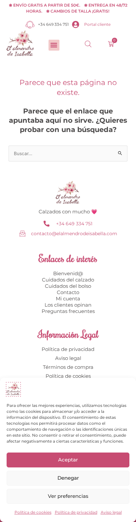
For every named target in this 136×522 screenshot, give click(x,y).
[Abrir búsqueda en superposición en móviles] (88, 44)
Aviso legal (111, 512)
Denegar (68, 478)
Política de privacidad (76, 512)
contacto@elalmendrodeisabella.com (74, 234)
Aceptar (68, 460)
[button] (54, 45)
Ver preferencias (68, 496)
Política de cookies (33, 512)
